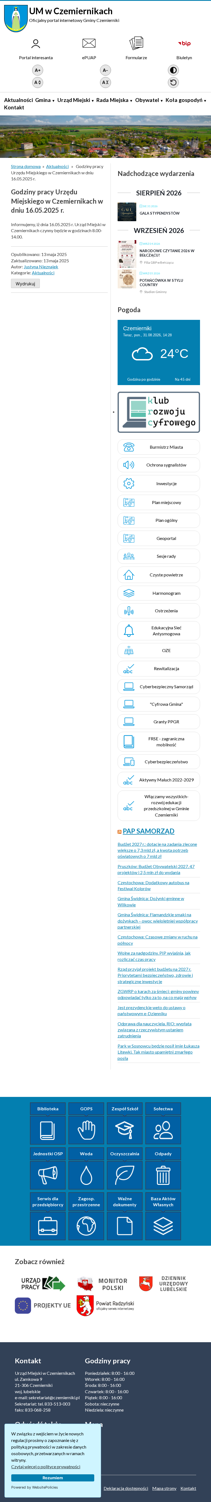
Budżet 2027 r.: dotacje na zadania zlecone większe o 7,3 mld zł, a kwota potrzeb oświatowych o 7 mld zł (157, 850)
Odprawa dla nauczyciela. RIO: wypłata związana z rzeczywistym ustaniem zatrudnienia (154, 1030)
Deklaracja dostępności (126, 1488)
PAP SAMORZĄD (148, 831)
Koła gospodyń (184, 100)
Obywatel (147, 100)
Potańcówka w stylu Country (161, 282)
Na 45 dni (182, 379)
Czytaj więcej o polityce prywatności (45, 1466)
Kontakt (14, 107)
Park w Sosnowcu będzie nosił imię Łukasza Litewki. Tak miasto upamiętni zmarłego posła (158, 1052)
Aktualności (18, 100)
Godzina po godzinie (143, 379)
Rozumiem (53, 1477)
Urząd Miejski (73, 100)
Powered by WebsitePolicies (34, 1487)
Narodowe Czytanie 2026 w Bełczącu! (167, 253)
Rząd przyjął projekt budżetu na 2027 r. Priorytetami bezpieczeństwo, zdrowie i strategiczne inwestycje (155, 975)
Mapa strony (164, 1488)
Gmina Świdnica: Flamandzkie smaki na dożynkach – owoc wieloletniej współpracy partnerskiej (158, 920)
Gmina (43, 100)
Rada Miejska (112, 100)
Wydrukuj (25, 283)
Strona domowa (26, 166)
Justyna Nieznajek (41, 266)
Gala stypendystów (160, 213)
